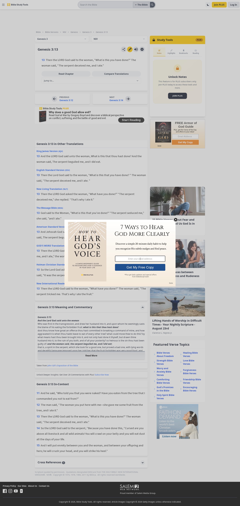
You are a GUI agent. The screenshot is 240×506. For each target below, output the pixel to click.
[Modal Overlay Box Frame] (120, 253)
